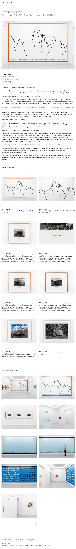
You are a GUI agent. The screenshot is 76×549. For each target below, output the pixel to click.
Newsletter (6, 539)
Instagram (31, 539)
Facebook (19, 539)
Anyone (47, 545)
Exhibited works (9, 76)
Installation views (10, 79)
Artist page (7, 82)
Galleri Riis (6, 3)
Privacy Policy (5, 543)
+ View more (38, 362)
